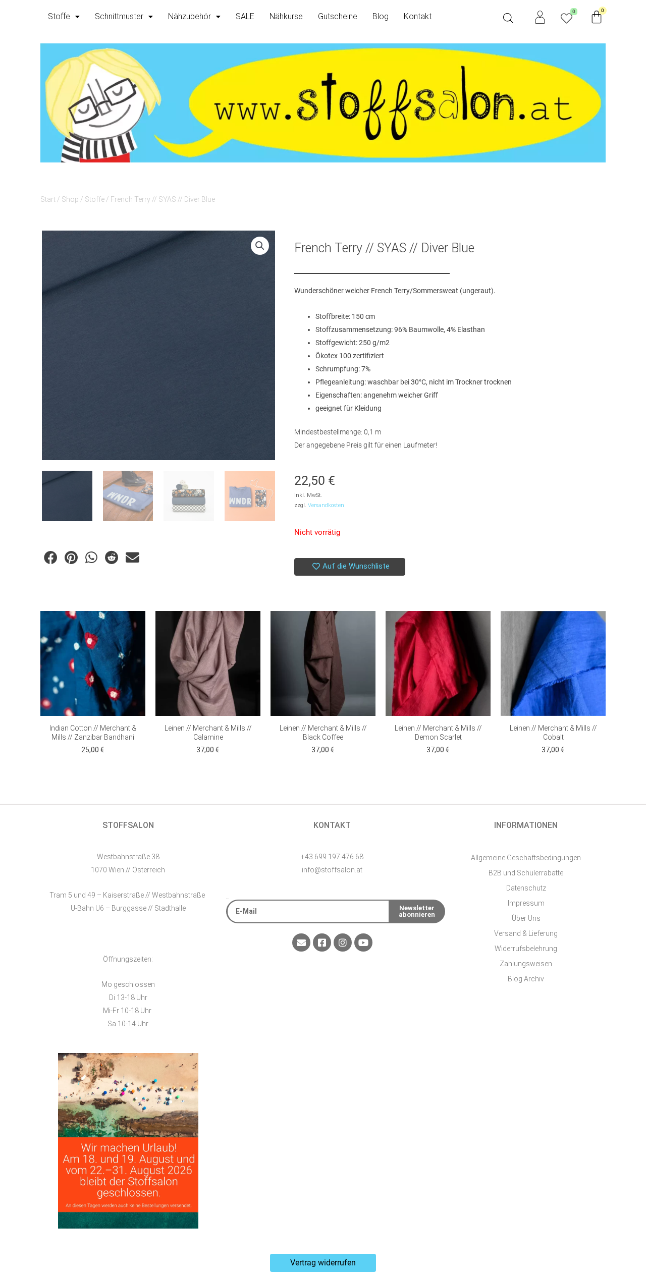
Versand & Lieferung (526, 933)
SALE (245, 16)
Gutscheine (337, 16)
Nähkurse (286, 16)
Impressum (526, 903)
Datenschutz (526, 888)
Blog (380, 16)
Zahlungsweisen (526, 964)
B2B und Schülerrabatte (526, 873)
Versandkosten (326, 505)
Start (48, 199)
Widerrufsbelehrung (526, 949)
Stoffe (59, 16)
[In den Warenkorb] (135, 629)
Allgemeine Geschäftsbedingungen (526, 858)
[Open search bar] (508, 18)
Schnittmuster (119, 16)
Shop (70, 199)
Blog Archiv (526, 979)
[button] (260, 246)
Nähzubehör (189, 16)
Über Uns (526, 918)
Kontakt (418, 16)
